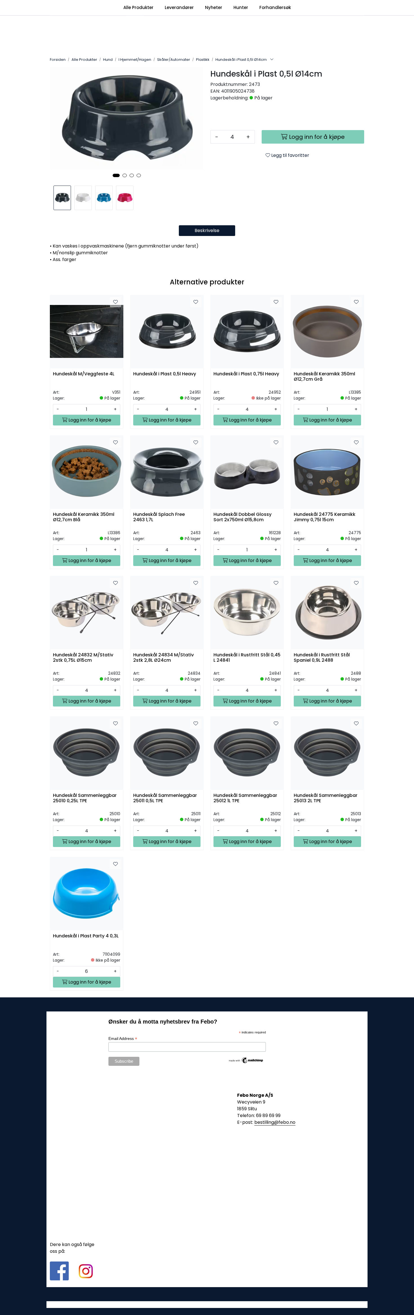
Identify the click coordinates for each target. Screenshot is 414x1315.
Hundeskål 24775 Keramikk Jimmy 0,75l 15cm (324, 517)
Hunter (240, 7)
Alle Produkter (138, 7)
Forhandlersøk (275, 7)
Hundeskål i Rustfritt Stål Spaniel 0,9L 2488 (322, 657)
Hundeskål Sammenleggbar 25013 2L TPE (325, 798)
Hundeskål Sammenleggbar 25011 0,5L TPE (165, 798)
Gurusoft (207, 1304)
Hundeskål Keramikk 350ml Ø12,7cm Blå (83, 517)
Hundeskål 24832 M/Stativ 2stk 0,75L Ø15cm (83, 657)
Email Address (122, 1038)
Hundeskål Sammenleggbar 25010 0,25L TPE (85, 798)
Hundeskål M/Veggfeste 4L (83, 374)
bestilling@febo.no (274, 1122)
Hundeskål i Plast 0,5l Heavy (164, 374)
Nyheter (213, 7)
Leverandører (179, 7)
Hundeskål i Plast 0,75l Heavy (246, 374)
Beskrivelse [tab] (207, 230)
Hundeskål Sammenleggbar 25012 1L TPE (245, 798)
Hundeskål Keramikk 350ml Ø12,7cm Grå (324, 376)
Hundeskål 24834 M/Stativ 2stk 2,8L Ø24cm (163, 657)
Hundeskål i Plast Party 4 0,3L (86, 936)
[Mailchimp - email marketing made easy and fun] (246, 1060)
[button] (116, 175)
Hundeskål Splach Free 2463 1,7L (159, 517)
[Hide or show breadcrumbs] (272, 59)
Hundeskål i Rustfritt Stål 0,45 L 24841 (247, 657)
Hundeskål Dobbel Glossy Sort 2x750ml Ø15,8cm (242, 517)
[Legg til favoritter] (115, 302)
